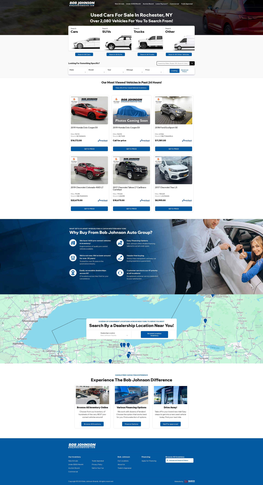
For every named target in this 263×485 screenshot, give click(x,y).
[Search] (192, 63)
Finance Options (131, 424)
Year (109, 70)
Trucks (139, 32)
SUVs (106, 32)
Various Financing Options (131, 407)
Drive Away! (170, 407)
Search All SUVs (115, 54)
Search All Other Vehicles (178, 54)
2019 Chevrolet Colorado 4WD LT (87, 187)
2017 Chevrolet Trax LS (166, 187)
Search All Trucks (147, 54)
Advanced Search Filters (178, 460)
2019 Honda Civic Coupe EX (84, 127)
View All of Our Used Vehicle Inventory (130, 88)
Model (91, 70)
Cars (74, 32)
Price (147, 70)
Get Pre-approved (170, 424)
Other (170, 32)
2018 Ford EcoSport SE (166, 127)
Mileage (129, 70)
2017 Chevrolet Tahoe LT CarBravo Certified (129, 188)
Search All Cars (84, 54)
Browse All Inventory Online (92, 407)
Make (72, 70)
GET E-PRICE (89, 149)
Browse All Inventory (92, 424)
